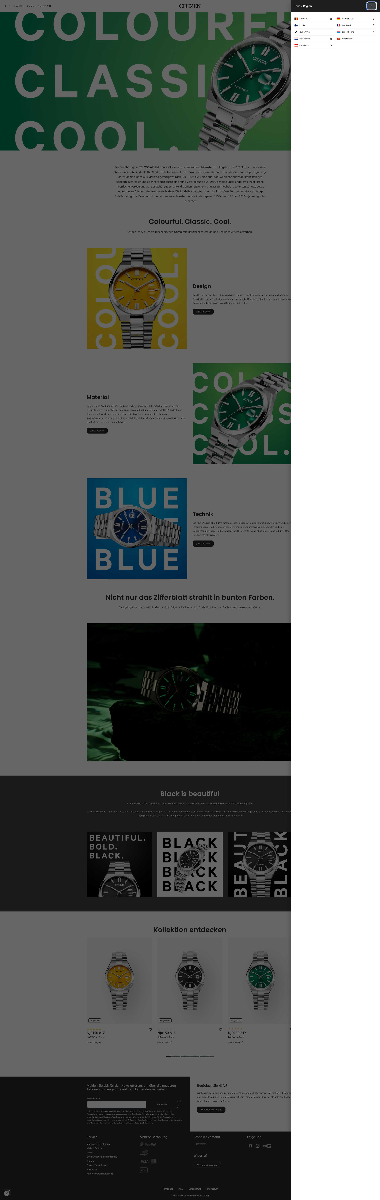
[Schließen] (371, 6)
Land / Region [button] (303, 6)
